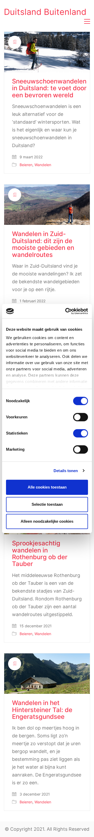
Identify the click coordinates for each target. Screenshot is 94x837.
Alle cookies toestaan (47, 487)
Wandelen (42, 164)
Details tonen (66, 470)
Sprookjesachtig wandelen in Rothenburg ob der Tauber (39, 554)
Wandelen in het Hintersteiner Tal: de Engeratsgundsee (42, 710)
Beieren (26, 164)
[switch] (80, 417)
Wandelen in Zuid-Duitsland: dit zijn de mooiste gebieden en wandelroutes (43, 244)
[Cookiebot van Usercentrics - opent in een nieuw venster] (66, 311)
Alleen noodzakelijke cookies (47, 521)
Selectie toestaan (47, 504)
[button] (87, 21)
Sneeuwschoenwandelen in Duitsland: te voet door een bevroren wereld (49, 88)
